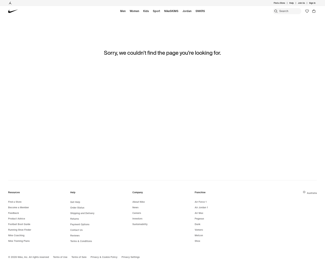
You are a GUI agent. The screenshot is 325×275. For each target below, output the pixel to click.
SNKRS (200, 11)
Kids (146, 11)
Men (123, 11)
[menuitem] (295, 3)
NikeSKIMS (171, 11)
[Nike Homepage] (13, 11)
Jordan (186, 11)
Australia (312, 193)
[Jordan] (10, 3)
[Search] (276, 11)
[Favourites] (307, 11)
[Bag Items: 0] (314, 11)
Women (134, 11)
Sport (156, 11)
